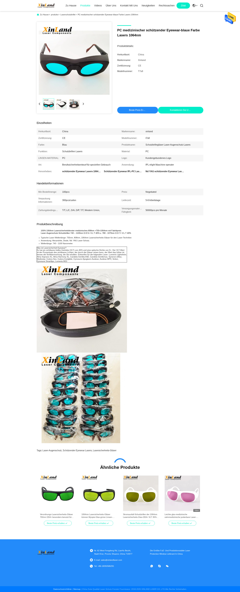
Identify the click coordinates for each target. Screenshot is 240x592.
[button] (44, 498)
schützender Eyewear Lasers (77, 450)
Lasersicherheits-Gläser (104, 450)
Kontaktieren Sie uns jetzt (183, 110)
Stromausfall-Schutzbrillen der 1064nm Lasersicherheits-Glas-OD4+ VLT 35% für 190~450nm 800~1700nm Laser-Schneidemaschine (140, 515)
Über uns (111, 5)
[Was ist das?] (153, 566)
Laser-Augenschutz (52, 450)
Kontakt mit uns (129, 5)
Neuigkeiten (148, 5)
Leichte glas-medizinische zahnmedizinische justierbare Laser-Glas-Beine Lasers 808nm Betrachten (181, 515)
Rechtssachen (167, 5)
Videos (98, 5)
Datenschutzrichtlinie (62, 589)
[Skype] (161, 566)
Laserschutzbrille (67, 14)
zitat (183, 5)
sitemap (76, 589)
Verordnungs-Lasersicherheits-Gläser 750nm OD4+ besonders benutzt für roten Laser (56, 515)
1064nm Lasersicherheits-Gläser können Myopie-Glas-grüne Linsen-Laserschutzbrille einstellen (97, 515)
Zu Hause (71, 5)
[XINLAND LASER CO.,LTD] (46, 5)
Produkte (85, 5)
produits (54, 14)
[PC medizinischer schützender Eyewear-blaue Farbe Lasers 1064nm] (74, 59)
